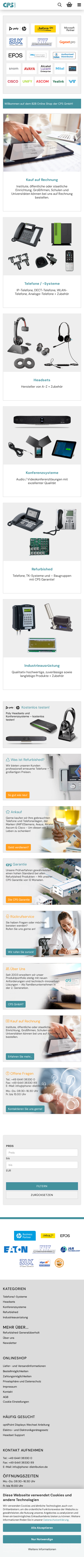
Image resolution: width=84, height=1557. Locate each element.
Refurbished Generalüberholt (21, 1332)
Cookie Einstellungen (16, 1401)
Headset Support (14, 1435)
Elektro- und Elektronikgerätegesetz (25, 1430)
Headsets (9, 1301)
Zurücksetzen (42, 1195)
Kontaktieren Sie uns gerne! (25, 1109)
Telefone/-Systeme (15, 1296)
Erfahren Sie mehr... (20, 1056)
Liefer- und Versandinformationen (24, 1366)
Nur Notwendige (42, 1539)
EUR (8, 1170)
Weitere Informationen (42, 1549)
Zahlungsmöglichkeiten (17, 1376)
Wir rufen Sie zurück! (21, 952)
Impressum (10, 1386)
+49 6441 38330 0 (20, 1458)
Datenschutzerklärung (56, 1519)
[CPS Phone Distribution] (8, 5)
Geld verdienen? (18, 847)
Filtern (42, 1186)
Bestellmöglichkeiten (15, 1371)
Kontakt (8, 1391)
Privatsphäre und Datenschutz (22, 1381)
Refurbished (10, 1312)
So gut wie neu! (17, 795)
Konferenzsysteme (14, 1307)
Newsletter (10, 1343)
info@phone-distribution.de (30, 1467)
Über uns (8, 1338)
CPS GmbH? (15, 1004)
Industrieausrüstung (15, 1317)
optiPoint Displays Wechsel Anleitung (26, 1424)
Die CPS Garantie (19, 899)
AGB (5, 1397)
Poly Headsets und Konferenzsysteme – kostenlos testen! (25, 716)
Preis (9, 1146)
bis (8, 1158)
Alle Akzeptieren (42, 1527)
